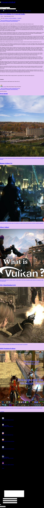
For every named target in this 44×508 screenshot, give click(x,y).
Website (1, 502)
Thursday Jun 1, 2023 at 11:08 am (8, 464)
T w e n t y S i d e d (8, 2)
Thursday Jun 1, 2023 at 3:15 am (7, 458)
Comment (2, 496)
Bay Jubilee (4, 86)
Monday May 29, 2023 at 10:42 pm (8, 448)
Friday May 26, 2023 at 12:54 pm (8, 419)
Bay (2, 16)
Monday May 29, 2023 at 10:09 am (8, 441)
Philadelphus (6, 457)
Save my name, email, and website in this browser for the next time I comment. (14, 504)
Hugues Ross (6, 425)
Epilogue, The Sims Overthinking (10, 18)
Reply (3, 423)
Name (1, 498)
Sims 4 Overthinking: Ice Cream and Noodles (12, 14)
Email (1, 500)
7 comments (19, 18)
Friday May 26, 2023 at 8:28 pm (7, 426)
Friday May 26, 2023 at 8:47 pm (7, 434)
